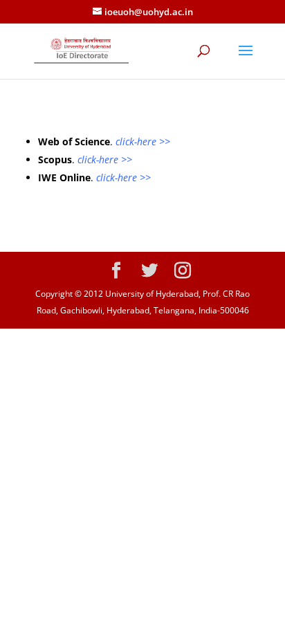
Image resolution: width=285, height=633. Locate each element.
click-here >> (143, 141)
